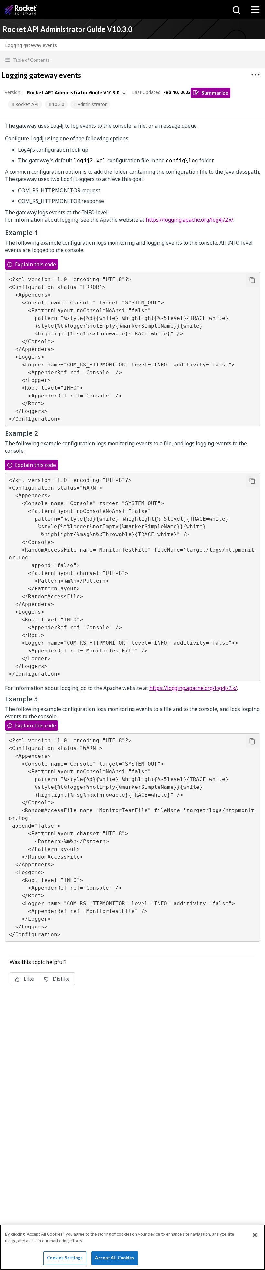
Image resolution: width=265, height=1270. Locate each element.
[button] (132, 60)
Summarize (214, 93)
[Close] (255, 1235)
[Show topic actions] (255, 74)
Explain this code (35, 264)
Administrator (92, 104)
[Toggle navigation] (255, 10)
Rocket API (27, 104)
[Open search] (235, 10)
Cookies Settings (65, 1257)
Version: (13, 92)
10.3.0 (58, 104)
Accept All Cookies (114, 1257)
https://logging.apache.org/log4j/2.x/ (189, 219)
